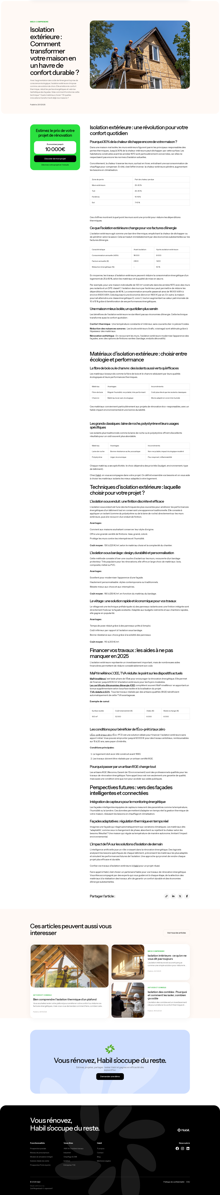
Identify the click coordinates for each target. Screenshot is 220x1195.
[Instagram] (182, 1148)
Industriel (67, 1153)
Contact (100, 1153)
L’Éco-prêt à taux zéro (101, 734)
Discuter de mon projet (55, 159)
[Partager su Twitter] (180, 896)
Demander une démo (110, 1076)
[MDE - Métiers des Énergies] (183, 1130)
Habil (98, 475)
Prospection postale (38, 1149)
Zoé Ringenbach (36, 1188)
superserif (48, 1188)
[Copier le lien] (166, 896)
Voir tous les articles (176, 933)
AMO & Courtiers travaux (73, 1149)
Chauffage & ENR (70, 1157)
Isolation (67, 1161)
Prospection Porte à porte (40, 1165)
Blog (98, 1157)
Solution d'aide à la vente (39, 1161)
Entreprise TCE (70, 1165)
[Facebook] (177, 1148)
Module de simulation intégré (41, 1157)
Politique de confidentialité (174, 1182)
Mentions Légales (104, 1161)
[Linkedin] (188, 1148)
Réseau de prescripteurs (39, 1153)
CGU (188, 1182)
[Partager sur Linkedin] (173, 896)
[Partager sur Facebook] (187, 896)
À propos (100, 1149)
